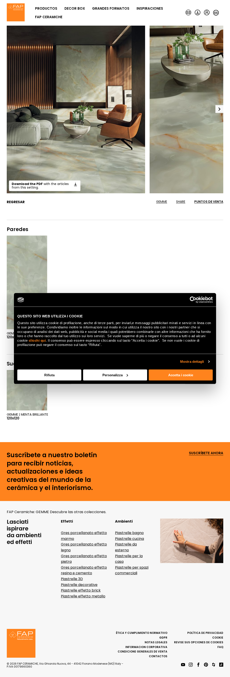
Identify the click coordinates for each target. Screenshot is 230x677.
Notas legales (156, 642)
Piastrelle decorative (79, 584)
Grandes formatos (110, 8)
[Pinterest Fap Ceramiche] (206, 665)
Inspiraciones (150, 8)
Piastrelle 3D (72, 578)
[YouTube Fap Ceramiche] (183, 665)
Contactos (158, 656)
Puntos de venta (208, 201)
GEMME (161, 201)
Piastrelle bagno (129, 532)
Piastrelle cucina (129, 538)
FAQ (220, 647)
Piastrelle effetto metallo (83, 596)
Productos (46, 8)
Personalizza (112, 375)
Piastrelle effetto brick (81, 590)
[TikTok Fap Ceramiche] (221, 665)
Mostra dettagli (192, 361)
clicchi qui (37, 340)
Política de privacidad (205, 633)
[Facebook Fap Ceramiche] (198, 665)
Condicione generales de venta (142, 651)
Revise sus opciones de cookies (198, 642)
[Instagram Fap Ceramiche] (191, 665)
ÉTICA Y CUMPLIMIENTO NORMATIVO (141, 633)
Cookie (217, 637)
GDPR (163, 637)
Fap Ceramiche (48, 17)
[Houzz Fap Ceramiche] (214, 665)
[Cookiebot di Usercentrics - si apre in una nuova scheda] (193, 299)
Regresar (16, 202)
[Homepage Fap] (16, 12)
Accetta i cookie (180, 375)
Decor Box (74, 8)
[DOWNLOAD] (197, 13)
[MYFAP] (207, 13)
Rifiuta (49, 375)
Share (180, 201)
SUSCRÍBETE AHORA (206, 453)
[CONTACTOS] (188, 13)
